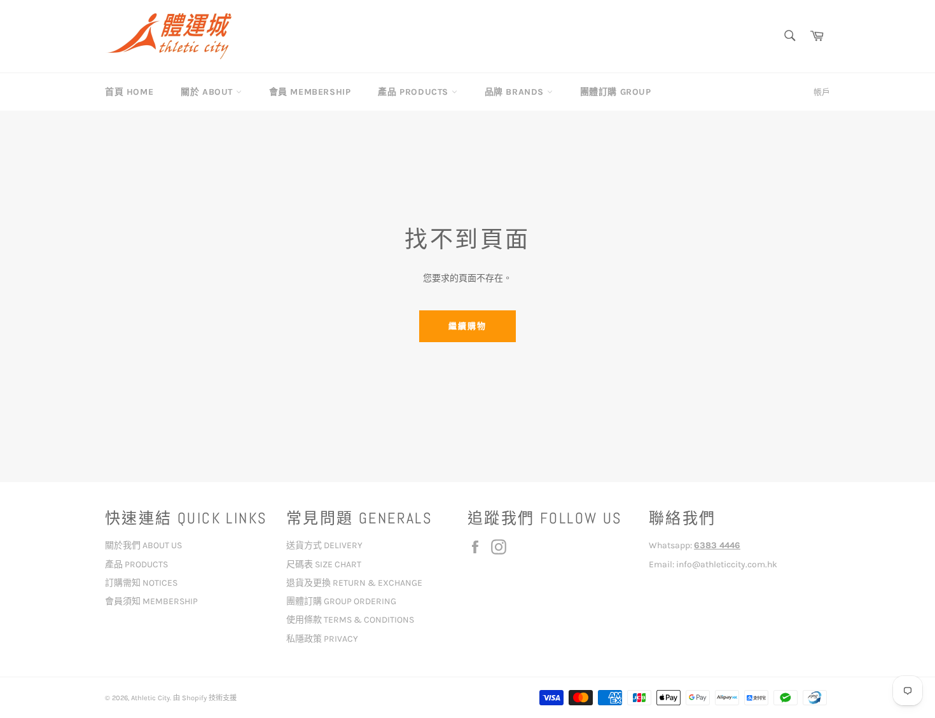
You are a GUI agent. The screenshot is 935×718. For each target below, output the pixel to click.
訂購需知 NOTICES (141, 582)
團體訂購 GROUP (615, 91)
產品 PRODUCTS (414, 91)
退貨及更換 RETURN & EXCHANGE (354, 582)
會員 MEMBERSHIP (310, 91)
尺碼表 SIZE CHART (323, 564)
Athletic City (150, 698)
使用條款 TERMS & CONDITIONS (350, 619)
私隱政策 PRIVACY (322, 638)
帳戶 (822, 92)
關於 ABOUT (208, 91)
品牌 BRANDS (516, 91)
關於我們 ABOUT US (143, 545)
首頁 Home (129, 91)
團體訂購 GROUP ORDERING (341, 601)
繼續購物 (467, 326)
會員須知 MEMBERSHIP (151, 601)
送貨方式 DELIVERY (324, 545)
